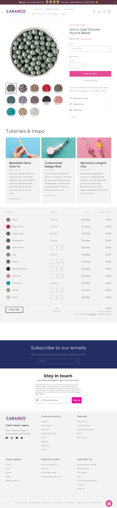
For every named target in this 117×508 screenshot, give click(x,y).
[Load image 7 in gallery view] (23, 100)
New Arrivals (82, 421)
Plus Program (46, 425)
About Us (80, 489)
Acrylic (8, 468)
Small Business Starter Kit (51, 477)
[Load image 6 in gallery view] (11, 100)
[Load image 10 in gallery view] (58, 100)
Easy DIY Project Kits (49, 465)
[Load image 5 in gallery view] (58, 88)
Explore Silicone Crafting (86, 465)
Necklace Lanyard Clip (93, 164)
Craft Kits (45, 468)
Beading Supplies (12, 481)
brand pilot (37, 503)
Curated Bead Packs (49, 472)
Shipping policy (82, 502)
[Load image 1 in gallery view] (11, 88)
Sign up (77, 400)
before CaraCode (86, 39)
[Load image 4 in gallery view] (46, 88)
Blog (79, 477)
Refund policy (47, 502)
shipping (93, 314)
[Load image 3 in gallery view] (34, 88)
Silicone (9, 465)
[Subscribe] (76, 361)
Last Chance (81, 437)
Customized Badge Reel (53, 164)
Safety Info (45, 445)
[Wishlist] (104, 11)
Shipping (44, 442)
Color (71, 44)
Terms (42, 394)
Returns (44, 449)
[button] (37, 9)
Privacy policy (58, 502)
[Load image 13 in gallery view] (34, 112)
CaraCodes (45, 429)
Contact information (95, 502)
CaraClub (80, 485)
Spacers (9, 472)
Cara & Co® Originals (85, 429)
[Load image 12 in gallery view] (23, 112)
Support (44, 421)
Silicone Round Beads (77, 25)
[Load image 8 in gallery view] (34, 100)
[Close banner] (115, 2)
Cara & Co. (24, 503)
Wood (8, 477)
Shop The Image (83, 425)
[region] (58, 2)
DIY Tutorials (82, 472)
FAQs (43, 437)
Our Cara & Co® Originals (87, 481)
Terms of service (70, 502)
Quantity (72, 61)
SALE (79, 433)
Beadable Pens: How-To (20, 164)
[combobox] (38, 400)
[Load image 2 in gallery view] (23, 88)
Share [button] (74, 117)
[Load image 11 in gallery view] (11, 112)
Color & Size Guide (48, 433)
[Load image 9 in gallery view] (46, 100)
